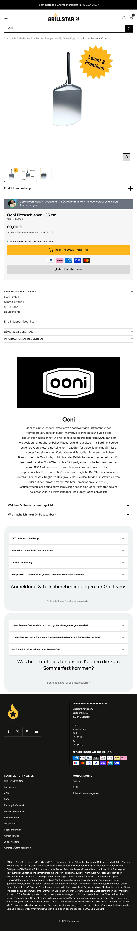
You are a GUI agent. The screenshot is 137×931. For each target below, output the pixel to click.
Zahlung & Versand (14, 805)
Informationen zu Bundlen (23, 339)
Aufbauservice (11, 835)
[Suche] (129, 28)
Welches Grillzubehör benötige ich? (30, 505)
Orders (76, 781)
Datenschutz (11, 823)
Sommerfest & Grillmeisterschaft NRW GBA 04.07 (69, 4)
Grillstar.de (73, 921)
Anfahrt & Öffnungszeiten (17, 847)
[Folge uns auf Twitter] (17, 731)
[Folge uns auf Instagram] (27, 731)
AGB (6, 793)
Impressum (10, 787)
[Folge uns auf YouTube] (36, 731)
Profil (75, 787)
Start (7, 38)
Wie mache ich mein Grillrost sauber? (32, 514)
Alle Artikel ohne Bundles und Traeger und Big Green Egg (43, 38)
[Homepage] (13, 704)
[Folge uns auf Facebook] (8, 731)
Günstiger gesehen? (18, 332)
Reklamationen (12, 817)
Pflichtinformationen (20, 291)
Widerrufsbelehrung (14, 811)
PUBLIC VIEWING (13, 781)
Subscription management (86, 793)
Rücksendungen (12, 829)
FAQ (6, 799)
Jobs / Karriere (11, 841)
